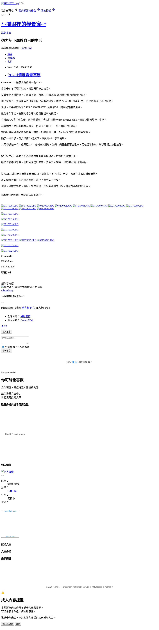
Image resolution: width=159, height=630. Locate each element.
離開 (18, 624)
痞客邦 (25, 307)
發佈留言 (6, 350)
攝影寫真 (25, 316)
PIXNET (56, 587)
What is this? (10, 537)
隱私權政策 (97, 587)
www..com (10, 511)
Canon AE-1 (26, 320)
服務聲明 (109, 587)
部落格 (11, 58)
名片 (9, 61)
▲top (4, 325)
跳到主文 (6, 32)
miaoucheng (7, 290)
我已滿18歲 (7, 624)
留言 (32, 307)
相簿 (9, 54)
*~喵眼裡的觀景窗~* (23, 24)
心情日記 (27, 48)
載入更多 (6, 332)
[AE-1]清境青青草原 (24, 75)
